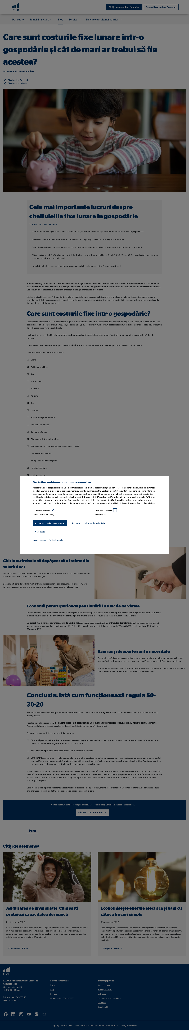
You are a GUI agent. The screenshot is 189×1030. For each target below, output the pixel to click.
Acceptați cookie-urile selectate (89, 523)
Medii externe (101, 514)
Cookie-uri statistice (103, 510)
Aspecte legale (39, 540)
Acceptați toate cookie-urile (50, 523)
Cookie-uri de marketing (43, 514)
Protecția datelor (56, 540)
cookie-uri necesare (41, 510)
